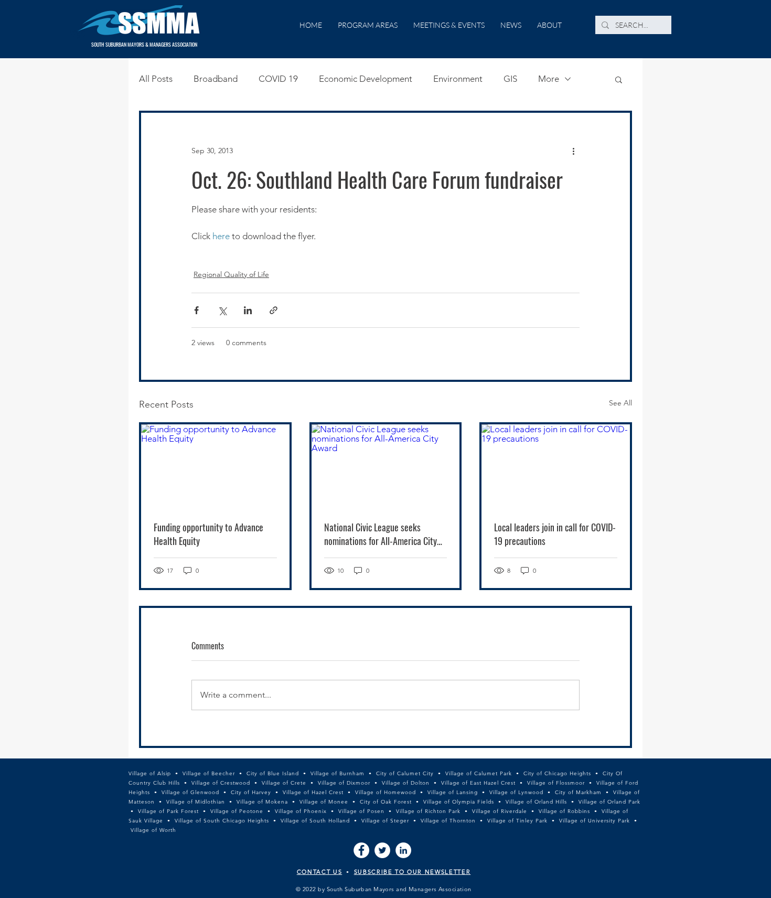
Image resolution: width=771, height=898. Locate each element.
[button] (619, 79)
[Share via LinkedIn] (248, 310)
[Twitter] (382, 850)
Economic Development (365, 78)
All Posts (156, 78)
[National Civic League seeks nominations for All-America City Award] (386, 466)
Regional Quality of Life (231, 274)
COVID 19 (278, 78)
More (548, 78)
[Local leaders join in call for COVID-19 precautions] (555, 466)
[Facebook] (361, 850)
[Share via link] (274, 310)
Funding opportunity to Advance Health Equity (208, 534)
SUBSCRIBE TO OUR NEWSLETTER (412, 871)
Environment (458, 78)
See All (620, 403)
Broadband (216, 78)
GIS (510, 78)
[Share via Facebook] (196, 310)
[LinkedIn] (403, 850)
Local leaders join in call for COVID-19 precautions (555, 534)
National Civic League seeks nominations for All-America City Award (380, 534)
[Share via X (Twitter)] (222, 310)
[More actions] (573, 150)
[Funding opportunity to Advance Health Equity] (215, 466)
